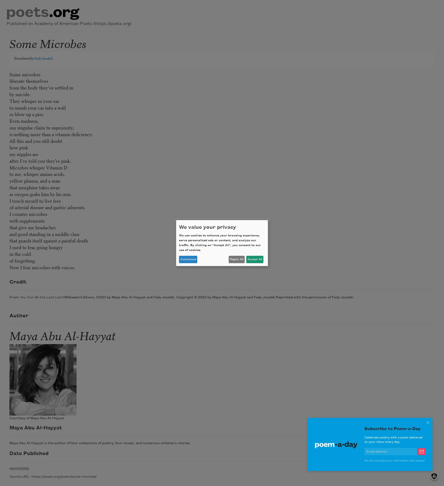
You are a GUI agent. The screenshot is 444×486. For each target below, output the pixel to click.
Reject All (236, 259)
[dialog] (222, 243)
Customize (188, 259)
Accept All (254, 259)
